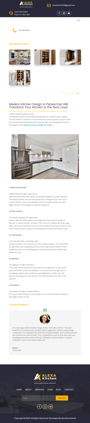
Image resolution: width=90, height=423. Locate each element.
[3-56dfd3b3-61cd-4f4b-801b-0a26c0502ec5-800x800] (45, 64)
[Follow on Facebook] (59, 13)
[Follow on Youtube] (69, 13)
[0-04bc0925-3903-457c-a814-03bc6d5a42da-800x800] (19, 84)
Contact (69, 389)
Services (39, 389)
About (28, 389)
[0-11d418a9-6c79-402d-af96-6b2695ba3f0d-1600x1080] (19, 64)
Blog (58, 389)
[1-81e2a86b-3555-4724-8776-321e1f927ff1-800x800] (70, 64)
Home (19, 389)
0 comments (62, 111)
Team (49, 389)
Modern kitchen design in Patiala (38, 125)
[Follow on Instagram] (64, 13)
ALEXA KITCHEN (17, 111)
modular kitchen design (46, 111)
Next (78, 93)
